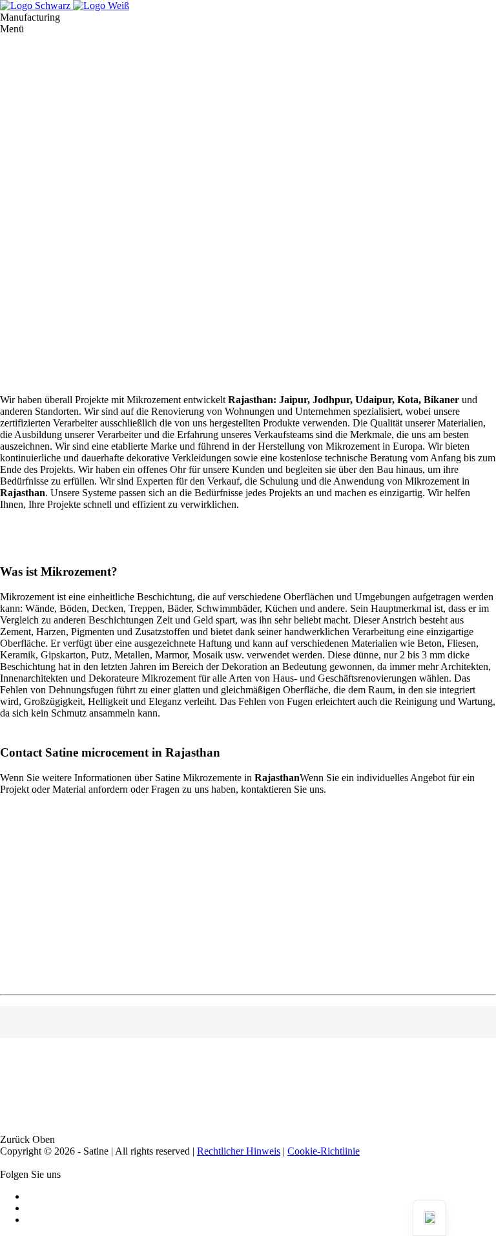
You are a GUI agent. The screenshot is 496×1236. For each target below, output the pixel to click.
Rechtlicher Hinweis (238, 1151)
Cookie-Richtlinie (323, 1151)
